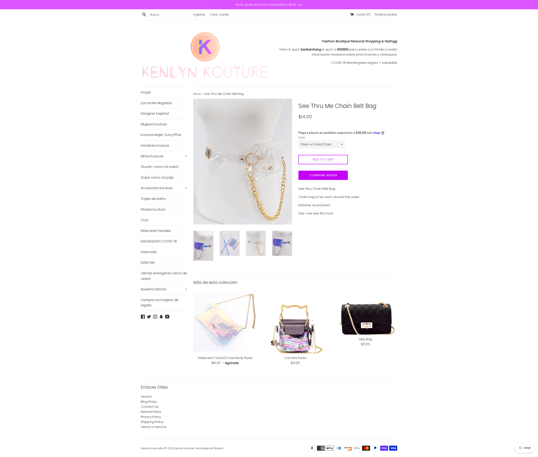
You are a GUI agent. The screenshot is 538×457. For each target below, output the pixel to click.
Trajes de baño (153, 198)
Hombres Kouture (155, 145)
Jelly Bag (365, 339)
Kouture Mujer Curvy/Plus (161, 134)
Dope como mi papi (157, 177)
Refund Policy (151, 411)
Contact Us (149, 406)
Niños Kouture (164, 156)
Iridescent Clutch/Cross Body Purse (225, 358)
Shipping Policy (152, 422)
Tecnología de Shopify (209, 448)
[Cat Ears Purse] (295, 321)
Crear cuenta (219, 15)
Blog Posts (149, 401)
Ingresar (199, 15)
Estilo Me (148, 262)
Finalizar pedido (386, 15)
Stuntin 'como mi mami (159, 166)
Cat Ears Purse (295, 358)
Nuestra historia (164, 289)
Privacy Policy (151, 416)
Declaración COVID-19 (159, 241)
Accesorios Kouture (164, 188)
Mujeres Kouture (154, 124)
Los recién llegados (156, 103)
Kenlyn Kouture (184, 448)
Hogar (146, 92)
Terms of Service (153, 427)
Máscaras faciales (156, 230)
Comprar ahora (323, 175)
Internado (149, 252)
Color (301, 137)
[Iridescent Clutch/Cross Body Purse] (225, 321)
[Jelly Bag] (365, 312)
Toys (145, 220)
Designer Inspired (155, 113)
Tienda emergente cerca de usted (164, 276)
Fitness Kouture (153, 209)
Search (146, 396)
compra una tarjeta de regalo (159, 303)
